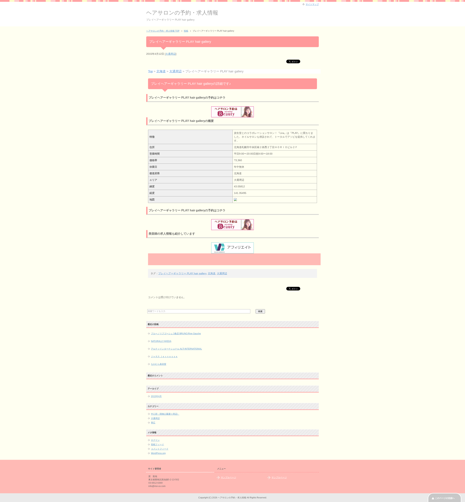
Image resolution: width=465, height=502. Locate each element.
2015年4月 (156, 396)
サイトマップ (312, 4)
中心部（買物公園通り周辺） (165, 414)
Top (150, 71)
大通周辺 (170, 53)
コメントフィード (159, 449)
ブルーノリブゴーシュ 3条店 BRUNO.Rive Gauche (176, 333)
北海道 (161, 71)
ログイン (155, 440)
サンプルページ (228, 477)
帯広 (153, 422)
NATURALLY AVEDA (161, 341)
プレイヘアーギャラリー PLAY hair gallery (182, 273)
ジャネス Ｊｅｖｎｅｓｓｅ (164, 356)
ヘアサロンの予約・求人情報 (182, 13)
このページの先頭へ (445, 498)
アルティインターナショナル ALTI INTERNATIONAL (176, 349)
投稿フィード (157, 444)
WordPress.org (158, 453)
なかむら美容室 (158, 364)
